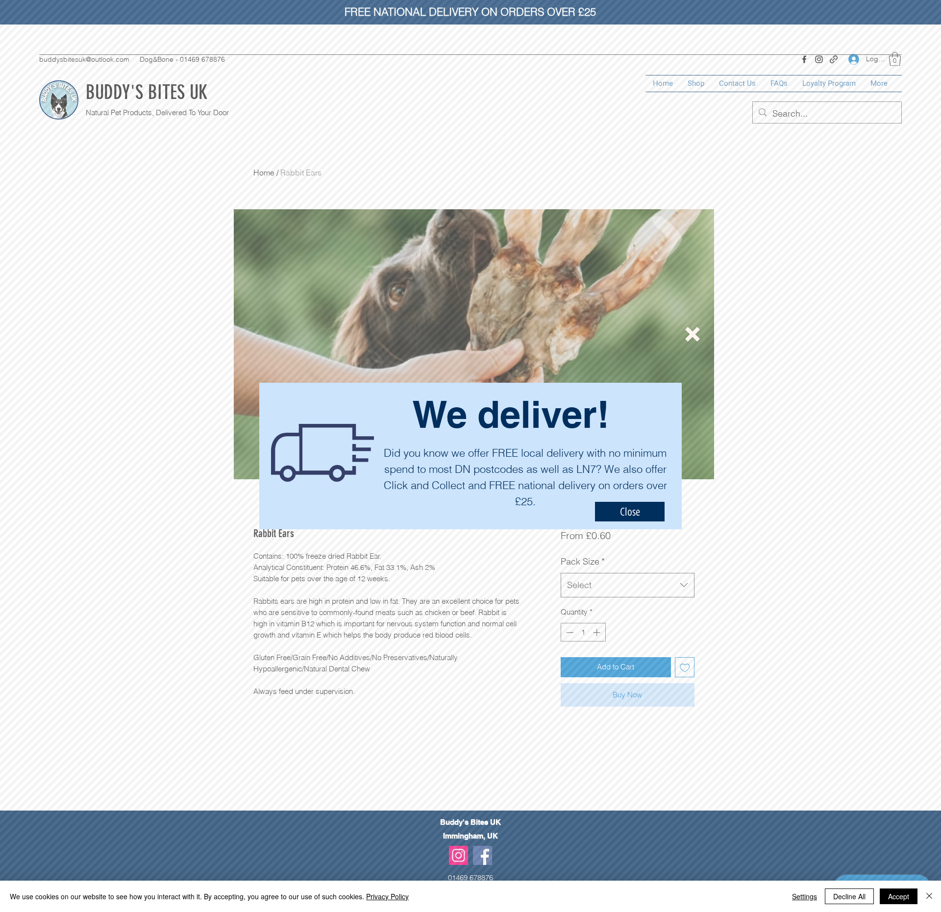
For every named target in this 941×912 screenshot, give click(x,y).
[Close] (929, 896)
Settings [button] (804, 896)
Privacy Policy (387, 896)
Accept (898, 896)
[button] (692, 334)
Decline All (849, 896)
